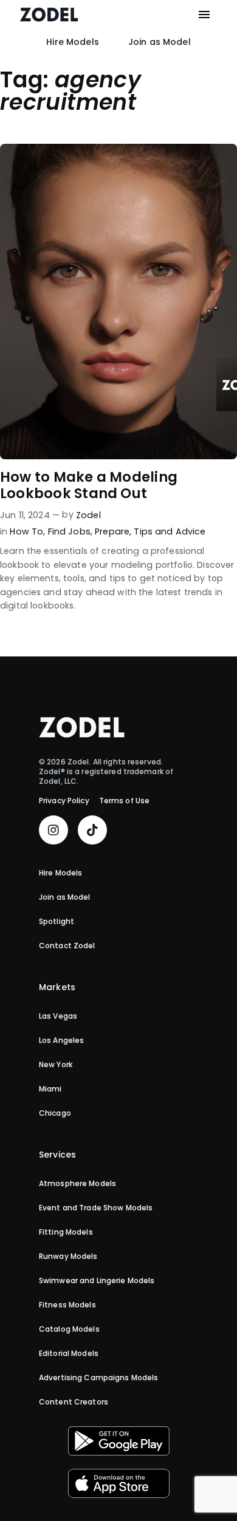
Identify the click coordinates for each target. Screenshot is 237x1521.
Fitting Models (66, 1232)
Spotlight (56, 921)
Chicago (55, 1113)
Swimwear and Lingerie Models (96, 1281)
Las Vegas (58, 1016)
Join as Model (159, 42)
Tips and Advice (169, 531)
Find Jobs (69, 531)
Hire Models (72, 42)
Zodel (88, 515)
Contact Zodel (67, 946)
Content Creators (73, 1402)
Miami (50, 1089)
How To (26, 531)
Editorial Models (68, 1353)
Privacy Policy (64, 801)
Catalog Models (69, 1329)
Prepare (112, 531)
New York (55, 1065)
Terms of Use (124, 801)
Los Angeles (61, 1040)
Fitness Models (67, 1305)
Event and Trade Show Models (96, 1208)
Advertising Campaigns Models (98, 1378)
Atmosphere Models (77, 1184)
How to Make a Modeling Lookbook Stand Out (88, 485)
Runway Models (68, 1256)
